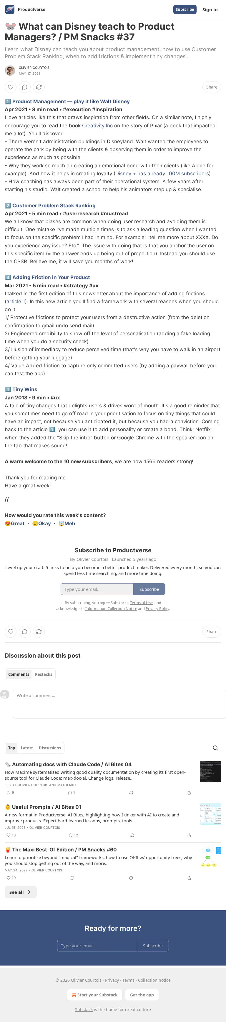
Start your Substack (97, 995)
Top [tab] (11, 748)
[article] (113, 778)
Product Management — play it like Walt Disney (71, 101)
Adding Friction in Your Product (51, 277)
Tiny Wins (24, 389)
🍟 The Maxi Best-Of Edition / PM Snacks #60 (61, 850)
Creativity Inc (97, 126)
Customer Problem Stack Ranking (54, 206)
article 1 (15, 301)
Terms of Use (141, 602)
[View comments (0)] (25, 87)
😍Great (15, 523)
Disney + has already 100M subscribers (162, 173)
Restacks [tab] (43, 674)
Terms (128, 980)
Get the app (142, 995)
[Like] (10, 87)
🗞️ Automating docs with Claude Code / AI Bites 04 (68, 764)
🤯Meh (66, 523)
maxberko (66, 785)
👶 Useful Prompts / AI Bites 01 (43, 807)
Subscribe (185, 9)
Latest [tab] (27, 748)
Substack (84, 1009)
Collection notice (154, 980)
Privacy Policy (157, 608)
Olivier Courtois (34, 68)
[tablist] (30, 674)
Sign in (210, 9)
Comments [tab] (18, 674)
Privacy (112, 980)
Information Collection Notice (111, 608)
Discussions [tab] (50, 748)
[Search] (215, 748)
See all (16, 892)
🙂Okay (41, 523)
